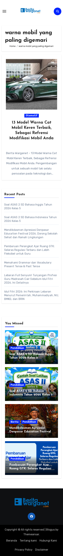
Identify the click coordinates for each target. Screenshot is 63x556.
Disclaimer (41, 549)
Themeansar (31, 534)
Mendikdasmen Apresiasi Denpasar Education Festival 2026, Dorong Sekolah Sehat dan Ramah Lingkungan (31, 233)
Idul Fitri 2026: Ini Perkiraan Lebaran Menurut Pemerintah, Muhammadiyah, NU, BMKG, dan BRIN (31, 295)
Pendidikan (17, 348)
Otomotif (31, 115)
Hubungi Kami (48, 540)
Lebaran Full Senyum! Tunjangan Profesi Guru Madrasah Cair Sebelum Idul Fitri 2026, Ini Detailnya (30, 279)
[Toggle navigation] (4, 11)
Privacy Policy (23, 549)
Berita (14, 421)
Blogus (50, 529)
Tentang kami (28, 540)
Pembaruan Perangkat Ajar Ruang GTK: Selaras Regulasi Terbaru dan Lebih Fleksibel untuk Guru (29, 250)
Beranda (11, 540)
